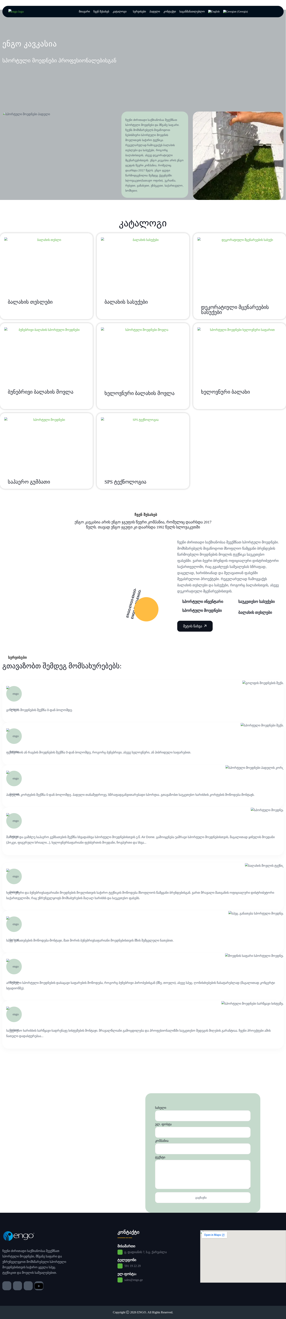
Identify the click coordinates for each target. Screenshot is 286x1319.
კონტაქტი (169, 11)
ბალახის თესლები (30, 302)
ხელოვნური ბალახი (225, 392)
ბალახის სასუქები (126, 302)
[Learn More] (195, 626)
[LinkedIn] (28, 1285)
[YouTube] (38, 1285)
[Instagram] (17, 1285)
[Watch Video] (146, 609)
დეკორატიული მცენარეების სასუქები (235, 309)
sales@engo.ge (133, 1280)
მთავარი (84, 11)
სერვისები (139, 11)
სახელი (160, 1107)
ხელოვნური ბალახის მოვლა (139, 393)
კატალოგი (119, 11)
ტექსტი (160, 1157)
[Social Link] (16, 11)
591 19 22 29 (132, 1266)
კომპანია (161, 1140)
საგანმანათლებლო (192, 11)
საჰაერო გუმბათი (29, 482)
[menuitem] (214, 12)
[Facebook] (6, 1285)
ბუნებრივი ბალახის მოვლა (40, 392)
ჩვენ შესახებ (101, 11)
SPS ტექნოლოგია (125, 482)
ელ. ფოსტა (163, 1124)
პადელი (154, 11)
